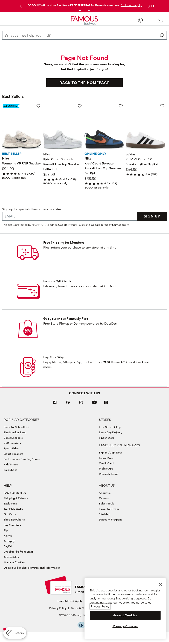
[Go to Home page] (84, 20)
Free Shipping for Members (63, 242)
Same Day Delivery (110, 432)
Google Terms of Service (106, 224)
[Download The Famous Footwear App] (106, 403)
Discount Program (110, 519)
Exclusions (10, 503)
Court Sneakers (13, 453)
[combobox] (84, 35)
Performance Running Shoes (22, 459)
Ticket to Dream (109, 508)
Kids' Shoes (11, 464)
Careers (104, 498)
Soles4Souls (106, 503)
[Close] (160, 584)
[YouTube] (94, 404)
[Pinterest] (68, 404)
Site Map (104, 514)
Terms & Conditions (83, 608)
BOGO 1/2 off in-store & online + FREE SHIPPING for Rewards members (73, 5)
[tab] (80, 10)
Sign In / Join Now (110, 452)
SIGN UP (152, 216)
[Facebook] (55, 404)
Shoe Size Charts (14, 519)
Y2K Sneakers (12, 443)
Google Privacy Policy (71, 224)
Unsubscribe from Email (18, 551)
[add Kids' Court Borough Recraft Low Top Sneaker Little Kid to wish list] (79, 106)
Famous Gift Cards (57, 281)
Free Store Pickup (110, 427)
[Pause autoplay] (152, 6)
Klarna (8, 535)
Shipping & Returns (16, 498)
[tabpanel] (84, 4)
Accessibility (11, 557)
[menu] (5, 22)
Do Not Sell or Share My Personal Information (32, 567)
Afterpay (9, 541)
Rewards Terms (108, 473)
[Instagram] (81, 404)
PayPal (8, 546)
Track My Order (13, 508)
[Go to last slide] (20, 6)
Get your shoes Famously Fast (65, 318)
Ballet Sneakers (13, 437)
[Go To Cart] (160, 20)
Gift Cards (10, 514)
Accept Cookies (125, 615)
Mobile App (106, 468)
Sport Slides (11, 448)
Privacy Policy (57, 608)
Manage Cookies (14, 562)
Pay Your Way (53, 357)
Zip (6, 530)
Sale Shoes (10, 469)
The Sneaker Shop (15, 432)
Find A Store (106, 437)
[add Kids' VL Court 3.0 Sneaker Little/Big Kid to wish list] (162, 106)
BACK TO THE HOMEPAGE (85, 83)
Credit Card (106, 463)
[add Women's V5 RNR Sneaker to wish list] (38, 106)
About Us (104, 492)
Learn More (106, 457)
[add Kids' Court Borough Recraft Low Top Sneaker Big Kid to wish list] (121, 106)
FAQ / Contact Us (15, 492)
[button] (131, 5)
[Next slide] (149, 6)
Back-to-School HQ (16, 427)
